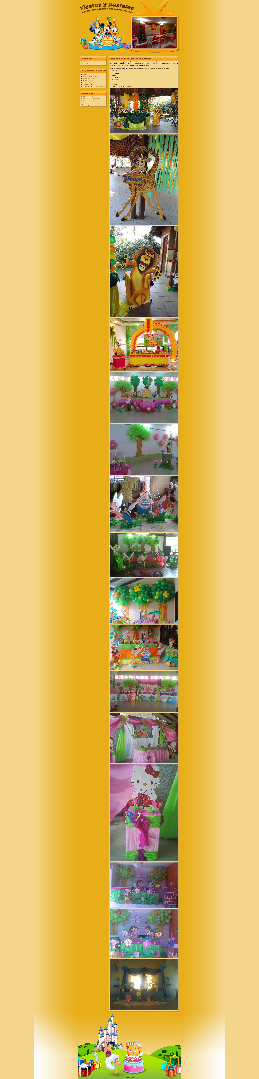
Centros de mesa (88, 82)
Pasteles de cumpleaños (91, 99)
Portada (85, 62)
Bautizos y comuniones (90, 76)
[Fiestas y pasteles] (107, 13)
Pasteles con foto (88, 97)
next (171, 32)
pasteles (132, 1077)
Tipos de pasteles (88, 105)
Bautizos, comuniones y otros (92, 103)
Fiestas (127, 1077)
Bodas (84, 74)
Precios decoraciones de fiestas (93, 86)
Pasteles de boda (88, 101)
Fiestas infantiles (88, 80)
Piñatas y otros (87, 84)
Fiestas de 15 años (88, 78)
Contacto (85, 64)
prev (137, 32)
